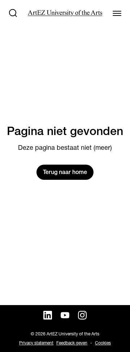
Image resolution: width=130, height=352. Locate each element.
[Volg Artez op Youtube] (65, 315)
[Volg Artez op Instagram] (82, 315)
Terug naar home (65, 172)
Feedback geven (71, 342)
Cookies (103, 342)
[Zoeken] (13, 13)
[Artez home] (65, 13)
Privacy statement (36, 342)
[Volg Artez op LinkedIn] (47, 315)
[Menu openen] (117, 13)
